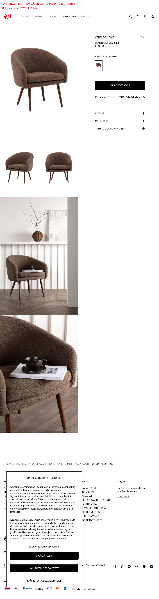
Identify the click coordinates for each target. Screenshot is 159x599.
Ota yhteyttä (88, 504)
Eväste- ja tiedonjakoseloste (44, 546)
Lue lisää (123, 496)
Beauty (85, 16)
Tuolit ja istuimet (60, 464)
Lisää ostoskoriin (119, 85)
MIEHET (39, 16)
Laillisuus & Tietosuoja (95, 500)
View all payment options (83, 589)
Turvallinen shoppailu (94, 508)
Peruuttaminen (90, 516)
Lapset (53, 16)
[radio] (98, 65)
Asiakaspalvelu (89, 488)
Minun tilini (87, 492)
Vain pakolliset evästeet (44, 568)
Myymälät (86, 496)
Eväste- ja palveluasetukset (44, 580)
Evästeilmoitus (90, 512)
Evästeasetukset (91, 520)
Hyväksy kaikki (44, 555)
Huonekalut (38, 464)
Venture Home (104, 37)
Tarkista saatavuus (132, 97)
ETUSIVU (7, 464)
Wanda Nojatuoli (103, 464)
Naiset (25, 16)
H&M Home (69, 16)
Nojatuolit (82, 464)
